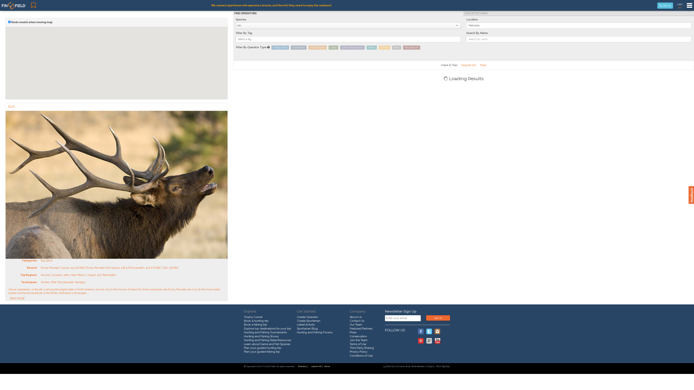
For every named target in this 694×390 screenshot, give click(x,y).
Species (241, 19)
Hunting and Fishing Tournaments (265, 332)
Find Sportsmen (476, 13)
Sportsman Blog (307, 328)
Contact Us (357, 320)
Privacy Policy (358, 351)
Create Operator (307, 317)
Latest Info (316, 366)
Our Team (356, 324)
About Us (356, 317)
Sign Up (438, 318)
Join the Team (358, 340)
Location (472, 19)
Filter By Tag (244, 33)
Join (680, 7)
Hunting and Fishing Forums (314, 332)
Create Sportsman (308, 320)
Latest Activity (306, 324)
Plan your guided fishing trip (262, 351)
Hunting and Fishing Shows (261, 336)
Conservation (358, 336)
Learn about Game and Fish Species (267, 344)
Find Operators (245, 13)
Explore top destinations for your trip (267, 328)
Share (483, 65)
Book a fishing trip (255, 324)
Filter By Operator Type (251, 47)
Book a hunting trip (256, 320)
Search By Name (477, 33)
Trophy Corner (253, 317)
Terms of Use (358, 344)
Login (680, 4)
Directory (302, 366)
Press (353, 332)
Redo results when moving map (31, 22)
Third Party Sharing (362, 348)
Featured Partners (361, 328)
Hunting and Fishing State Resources (267, 340)
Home (327, 366)
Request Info (469, 65)
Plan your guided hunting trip (262, 348)
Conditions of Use (361, 355)
